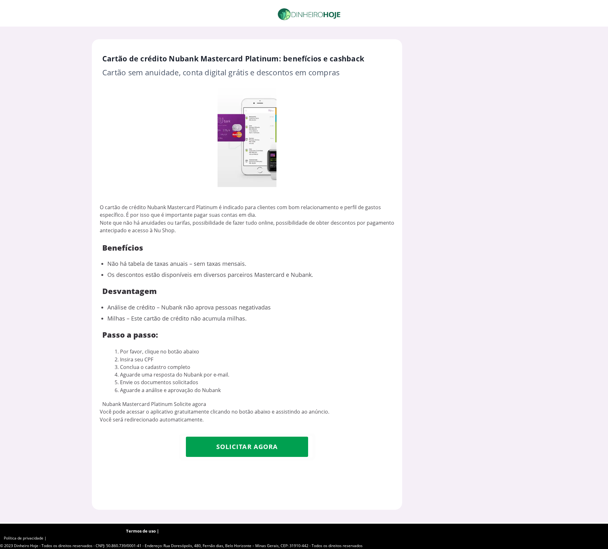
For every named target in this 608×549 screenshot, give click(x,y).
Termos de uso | (142, 531)
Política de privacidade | (25, 538)
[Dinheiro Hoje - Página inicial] (309, 14)
